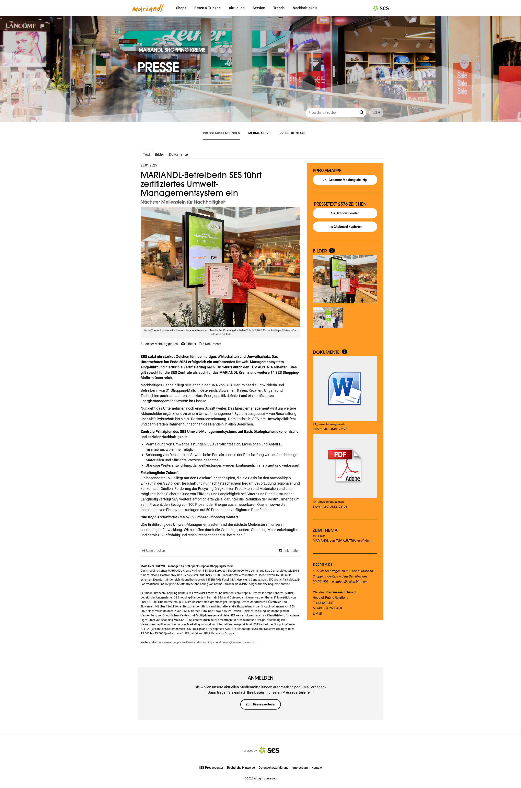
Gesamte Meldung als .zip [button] (347, 180)
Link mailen (291, 551)
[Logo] (148, 8)
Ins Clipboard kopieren (345, 227)
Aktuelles (236, 8)
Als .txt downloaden (345, 213)
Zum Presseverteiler (261, 704)
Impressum (300, 767)
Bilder (320, 251)
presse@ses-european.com (239, 642)
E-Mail (317, 613)
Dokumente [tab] (178, 154)
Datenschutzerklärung (274, 767)
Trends (279, 8)
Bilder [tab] (159, 154)
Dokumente (327, 352)
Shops (181, 8)
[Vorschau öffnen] (220, 267)
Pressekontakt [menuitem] (292, 133)
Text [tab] (146, 154)
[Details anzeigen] (345, 389)
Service (259, 8)
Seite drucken (155, 551)
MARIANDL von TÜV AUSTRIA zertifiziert (342, 541)
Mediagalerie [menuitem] (259, 133)
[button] (362, 112)
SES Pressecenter (211, 767)
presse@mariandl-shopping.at (196, 642)
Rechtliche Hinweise (241, 767)
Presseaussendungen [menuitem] (221, 133)
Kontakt (317, 767)
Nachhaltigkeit (305, 8)
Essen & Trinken (207, 8)
